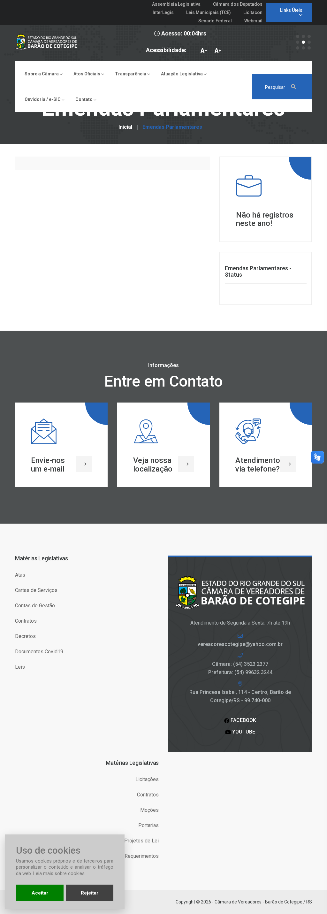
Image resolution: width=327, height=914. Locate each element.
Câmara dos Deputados (237, 4)
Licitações (147, 779)
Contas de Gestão (35, 606)
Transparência (131, 73)
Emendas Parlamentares (172, 127)
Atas (20, 575)
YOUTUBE (243, 732)
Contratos (26, 621)
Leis (20, 667)
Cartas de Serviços (36, 590)
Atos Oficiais (87, 73)
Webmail (253, 21)
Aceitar (40, 893)
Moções (149, 810)
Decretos (25, 636)
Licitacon (252, 12)
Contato (84, 99)
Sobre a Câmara (42, 73)
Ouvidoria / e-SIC (43, 99)
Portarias (148, 825)
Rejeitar (89, 893)
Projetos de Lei (141, 841)
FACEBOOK (242, 720)
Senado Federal (215, 21)
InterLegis (163, 12)
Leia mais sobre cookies (59, 873)
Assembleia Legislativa (176, 4)
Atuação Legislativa (182, 73)
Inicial (125, 127)
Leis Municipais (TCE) (208, 12)
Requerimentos (142, 856)
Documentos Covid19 (39, 652)
